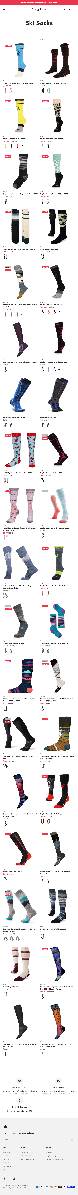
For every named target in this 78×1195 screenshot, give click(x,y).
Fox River (5, 415)
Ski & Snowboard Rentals (29, 1159)
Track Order (7, 1152)
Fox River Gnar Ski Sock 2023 (14, 417)
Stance (4, 247)
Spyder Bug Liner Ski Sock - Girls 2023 (54, 83)
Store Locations (26, 1156)
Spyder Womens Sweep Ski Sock (52, 138)
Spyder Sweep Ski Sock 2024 (14, 871)
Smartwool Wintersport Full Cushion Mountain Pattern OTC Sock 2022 (19, 700)
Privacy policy (7, 1188)
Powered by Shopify (22, 1185)
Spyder (4, 81)
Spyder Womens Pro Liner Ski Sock (52, 586)
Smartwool (5, 191)
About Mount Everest (27, 1152)
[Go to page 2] (44, 1062)
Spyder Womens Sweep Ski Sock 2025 (54, 194)
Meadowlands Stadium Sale (55, 1159)
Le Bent (5, 583)
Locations (49, 1147)
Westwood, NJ (50, 1152)
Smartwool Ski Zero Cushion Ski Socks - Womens (20, 362)
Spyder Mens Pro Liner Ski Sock (51, 304)
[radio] (5, 90)
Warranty (6, 1170)
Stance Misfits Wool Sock (49, 249)
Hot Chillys (5, 470)
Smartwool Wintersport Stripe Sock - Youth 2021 (20, 194)
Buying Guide (7, 1163)
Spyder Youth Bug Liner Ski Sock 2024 (54, 362)
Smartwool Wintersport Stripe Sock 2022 (55, 643)
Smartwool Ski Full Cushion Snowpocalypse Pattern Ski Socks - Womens (55, 872)
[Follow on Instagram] (14, 1178)
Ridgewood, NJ (51, 1156)
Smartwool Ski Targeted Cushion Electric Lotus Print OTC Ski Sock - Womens (56, 988)
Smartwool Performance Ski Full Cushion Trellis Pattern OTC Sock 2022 (56, 700)
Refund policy (28, 1188)
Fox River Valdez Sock (48, 417)
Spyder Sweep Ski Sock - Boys (51, 814)
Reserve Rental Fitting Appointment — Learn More (39, 2)
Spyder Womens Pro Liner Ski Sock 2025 (18, 83)
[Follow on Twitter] (9, 1178)
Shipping (6, 1159)
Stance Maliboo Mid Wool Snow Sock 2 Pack (19, 249)
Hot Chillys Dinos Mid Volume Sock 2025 (17, 473)
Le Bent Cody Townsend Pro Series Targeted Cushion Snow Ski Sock (18, 587)
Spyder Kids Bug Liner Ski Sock (14, 138)
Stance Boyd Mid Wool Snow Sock (15, 987)
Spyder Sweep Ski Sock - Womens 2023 (54, 528)
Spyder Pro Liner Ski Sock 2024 (51, 473)
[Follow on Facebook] (4, 1178)
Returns (5, 1156)
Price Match (7, 1166)
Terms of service (17, 1188)
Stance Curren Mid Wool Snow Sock (53, 929)
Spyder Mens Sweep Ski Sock (13, 643)
